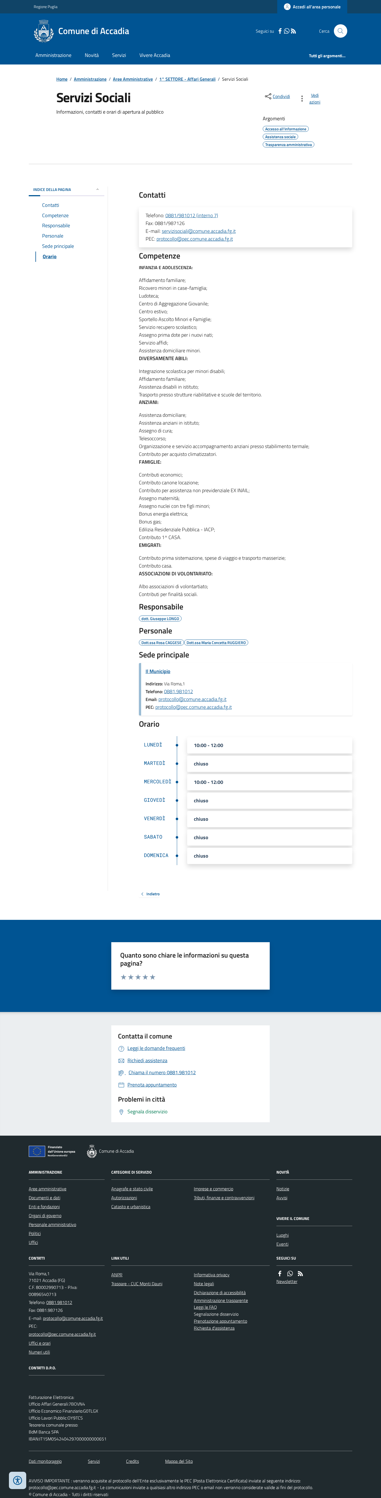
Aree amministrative (47, 1188)
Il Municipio (158, 671)
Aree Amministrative (133, 79)
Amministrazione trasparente (221, 1300)
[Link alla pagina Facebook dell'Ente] (279, 1273)
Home (61, 79)
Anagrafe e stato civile (132, 1188)
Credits (132, 1461)
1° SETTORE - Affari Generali (187, 79)
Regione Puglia (45, 6)
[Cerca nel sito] (338, 31)
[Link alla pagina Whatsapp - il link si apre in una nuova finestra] (286, 31)
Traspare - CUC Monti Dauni (136, 1283)
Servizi (119, 55)
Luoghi (282, 1235)
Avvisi (281, 1197)
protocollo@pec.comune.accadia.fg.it (194, 239)
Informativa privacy (212, 1274)
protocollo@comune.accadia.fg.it (192, 699)
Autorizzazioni (124, 1197)
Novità (92, 55)
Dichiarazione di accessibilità (220, 1292)
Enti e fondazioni (44, 1206)
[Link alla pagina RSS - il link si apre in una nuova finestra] (293, 31)
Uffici (33, 1242)
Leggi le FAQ (205, 1307)
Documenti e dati (44, 1197)
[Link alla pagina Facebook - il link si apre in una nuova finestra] (280, 31)
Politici (35, 1233)
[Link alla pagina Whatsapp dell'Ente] (290, 1273)
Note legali (204, 1283)
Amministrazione (53, 55)
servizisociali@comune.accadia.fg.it (199, 231)
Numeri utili (39, 1352)
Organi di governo (45, 1215)
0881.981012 (178, 691)
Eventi (282, 1244)
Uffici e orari (39, 1343)
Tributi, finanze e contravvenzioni (224, 1197)
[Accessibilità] (17, 1480)
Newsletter (286, 1281)
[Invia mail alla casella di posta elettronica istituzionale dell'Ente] (73, 1318)
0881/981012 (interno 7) (191, 215)
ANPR (116, 1274)
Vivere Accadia (154, 55)
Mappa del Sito (179, 1461)
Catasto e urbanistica (130, 1206)
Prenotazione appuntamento (220, 1321)
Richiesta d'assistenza (214, 1328)
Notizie (282, 1188)
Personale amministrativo (52, 1224)
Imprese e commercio (213, 1188)
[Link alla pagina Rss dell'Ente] (300, 1273)
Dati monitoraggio (45, 1461)
